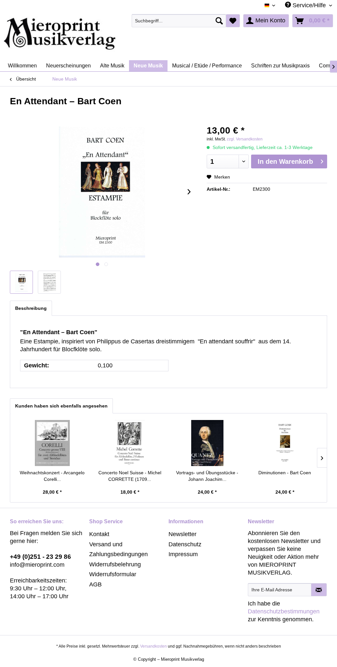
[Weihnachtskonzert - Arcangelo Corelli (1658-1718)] (52, 443)
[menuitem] (179, 20)
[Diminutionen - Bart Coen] (285, 443)
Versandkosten (153, 646)
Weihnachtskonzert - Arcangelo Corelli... (52, 476)
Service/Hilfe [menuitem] (309, 5)
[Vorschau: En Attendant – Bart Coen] (21, 282)
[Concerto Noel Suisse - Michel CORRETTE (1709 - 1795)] (130, 443)
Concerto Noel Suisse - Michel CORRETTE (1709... (129, 476)
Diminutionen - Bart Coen (284, 472)
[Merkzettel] (233, 20)
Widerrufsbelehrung (115, 564)
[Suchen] (219, 20)
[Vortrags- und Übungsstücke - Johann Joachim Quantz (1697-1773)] (207, 443)
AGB (95, 584)
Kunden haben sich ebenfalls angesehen (61, 405)
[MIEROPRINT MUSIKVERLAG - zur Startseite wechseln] (85, 34)
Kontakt (99, 534)
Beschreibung (31, 308)
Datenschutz (184, 544)
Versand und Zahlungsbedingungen (118, 549)
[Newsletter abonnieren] (319, 589)
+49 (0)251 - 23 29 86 (40, 556)
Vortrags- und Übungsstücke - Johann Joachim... (207, 476)
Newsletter (182, 534)
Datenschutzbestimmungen (284, 611)
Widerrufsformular (112, 574)
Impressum (183, 554)
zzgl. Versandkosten (245, 139)
